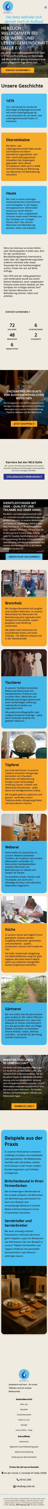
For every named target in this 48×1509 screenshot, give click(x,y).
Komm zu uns (24, 1420)
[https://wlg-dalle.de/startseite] (24, 1375)
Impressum (24, 1441)
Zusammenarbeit (24, 1414)
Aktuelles (24, 1409)
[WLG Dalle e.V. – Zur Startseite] (8, 7)
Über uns (24, 1404)
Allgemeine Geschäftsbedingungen (24, 1447)
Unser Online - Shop (24, 1430)
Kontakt (24, 1425)
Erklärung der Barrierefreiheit (24, 1457)
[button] (46, 7)
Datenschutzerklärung (24, 1452)
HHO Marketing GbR (23, 1505)
